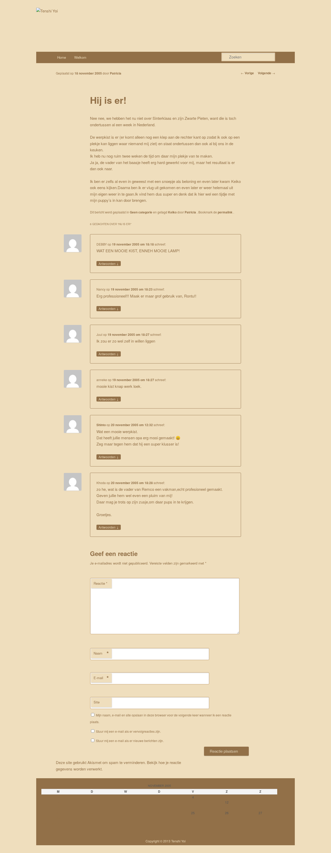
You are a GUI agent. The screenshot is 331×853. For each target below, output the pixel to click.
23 (125, 813)
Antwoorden (109, 263)
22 (92, 813)
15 (92, 807)
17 (159, 807)
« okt (45, 823)
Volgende (266, 73)
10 (159, 802)
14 (58, 807)
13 (260, 802)
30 (125, 818)
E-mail (101, 678)
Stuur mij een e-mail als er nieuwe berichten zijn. (130, 740)
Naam (101, 653)
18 (193, 807)
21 (58, 813)
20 (260, 807)
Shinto (101, 424)
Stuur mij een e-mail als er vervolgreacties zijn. (128, 731)
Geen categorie (141, 212)
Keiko (172, 212)
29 (92, 818)
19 (227, 807)
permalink (225, 212)
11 (193, 802)
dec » (55, 823)
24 (159, 813)
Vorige (247, 73)
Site (97, 702)
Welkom (80, 57)
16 (125, 807)
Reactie (100, 583)
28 (58, 818)
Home (61, 57)
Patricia (115, 73)
